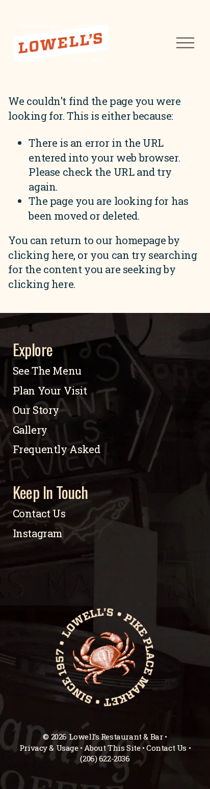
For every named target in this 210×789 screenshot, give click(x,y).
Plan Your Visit (50, 391)
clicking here (40, 255)
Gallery (30, 430)
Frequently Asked (56, 449)
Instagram (37, 533)
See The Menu (47, 371)
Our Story (36, 410)
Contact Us (39, 513)
